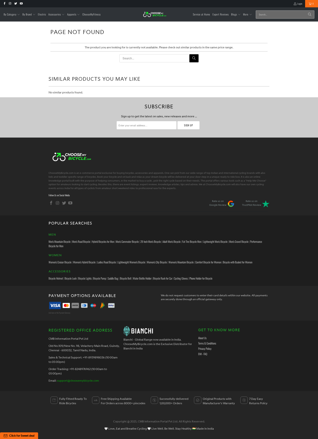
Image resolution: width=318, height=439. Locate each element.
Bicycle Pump (99, 278)
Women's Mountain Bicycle (181, 262)
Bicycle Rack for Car (162, 278)
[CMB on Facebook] (4, 3)
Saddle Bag (113, 278)
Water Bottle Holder (142, 278)
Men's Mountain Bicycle (59, 241)
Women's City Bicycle (157, 262)
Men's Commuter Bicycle (127, 241)
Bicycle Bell (125, 278)
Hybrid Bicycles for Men (103, 241)
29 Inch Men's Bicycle (150, 241)
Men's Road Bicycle (81, 241)
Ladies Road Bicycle (106, 262)
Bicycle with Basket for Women (237, 262)
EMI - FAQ (202, 354)
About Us (202, 338)
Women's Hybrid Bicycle (84, 262)
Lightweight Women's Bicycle (131, 262)
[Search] (309, 14)
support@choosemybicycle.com (78, 380)
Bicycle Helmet (56, 278)
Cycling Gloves (181, 278)
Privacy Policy (204, 348)
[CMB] (154, 14)
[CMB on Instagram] (9, 3)
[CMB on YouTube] (21, 3)
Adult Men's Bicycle (171, 241)
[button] (12, 14)
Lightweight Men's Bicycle (215, 241)
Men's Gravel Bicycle (238, 241)
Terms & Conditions (207, 343)
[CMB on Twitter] (15, 3)
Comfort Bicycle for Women (208, 262)
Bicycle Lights (84, 278)
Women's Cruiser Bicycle (60, 262)
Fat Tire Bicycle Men (191, 241)
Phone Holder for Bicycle (200, 278)
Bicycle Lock (71, 278)
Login (299, 3)
